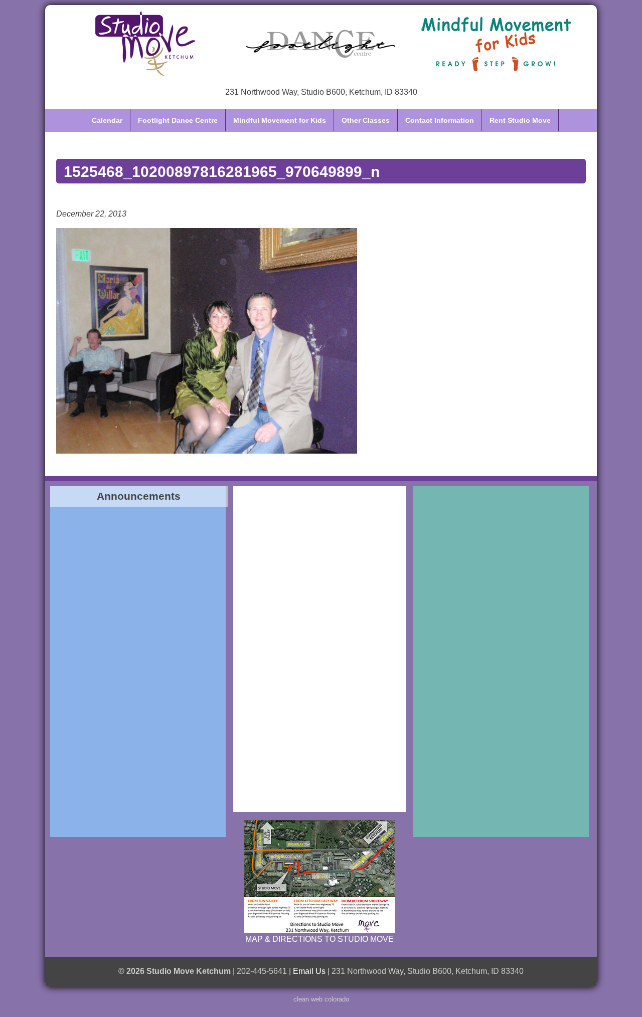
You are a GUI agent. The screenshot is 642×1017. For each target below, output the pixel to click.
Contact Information (439, 120)
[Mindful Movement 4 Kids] (496, 43)
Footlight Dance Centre (178, 120)
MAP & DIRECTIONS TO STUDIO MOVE (319, 939)
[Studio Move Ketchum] (145, 43)
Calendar (107, 120)
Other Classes (366, 120)
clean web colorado (321, 999)
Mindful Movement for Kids (279, 120)
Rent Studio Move (520, 120)
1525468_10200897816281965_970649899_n (222, 171)
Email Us (309, 971)
